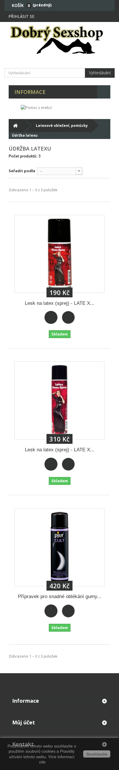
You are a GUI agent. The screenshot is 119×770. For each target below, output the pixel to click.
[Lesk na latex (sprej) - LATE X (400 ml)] (59, 400)
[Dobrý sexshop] (59, 39)
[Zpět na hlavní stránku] (15, 125)
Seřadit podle (22, 170)
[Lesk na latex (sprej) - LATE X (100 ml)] (59, 254)
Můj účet (23, 722)
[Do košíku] (50, 317)
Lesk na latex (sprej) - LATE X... (59, 303)
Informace (30, 91)
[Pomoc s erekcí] (36, 107)
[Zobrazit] (68, 317)
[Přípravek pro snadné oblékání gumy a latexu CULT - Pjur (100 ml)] (59, 547)
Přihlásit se (21, 16)
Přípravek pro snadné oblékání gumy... (59, 596)
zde (42, 762)
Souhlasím (96, 754)
